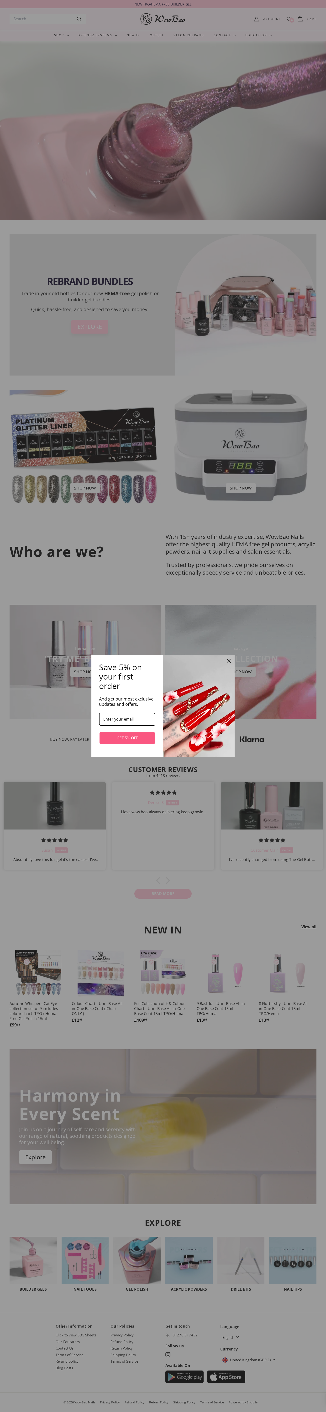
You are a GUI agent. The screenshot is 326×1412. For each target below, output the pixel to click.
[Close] (229, 660)
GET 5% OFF (127, 738)
